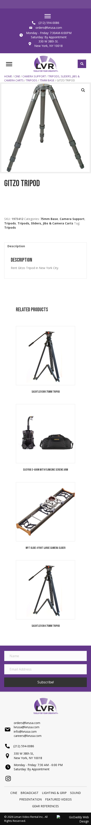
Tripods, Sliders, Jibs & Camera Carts (45, 223)
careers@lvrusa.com (27, 736)
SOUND (75, 793)
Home (8, 76)
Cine (17, 76)
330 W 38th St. (48, 41)
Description (16, 246)
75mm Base (47, 80)
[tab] (45, 246)
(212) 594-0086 (49, 23)
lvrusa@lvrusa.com (26, 727)
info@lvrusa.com (25, 731)
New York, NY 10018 (48, 46)
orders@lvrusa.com (49, 28)
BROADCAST (30, 793)
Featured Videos (58, 799)
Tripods (31, 80)
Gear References (45, 806)
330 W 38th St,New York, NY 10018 (28, 755)
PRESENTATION (30, 799)
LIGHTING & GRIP (54, 793)
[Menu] (47, 16)
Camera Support (34, 76)
